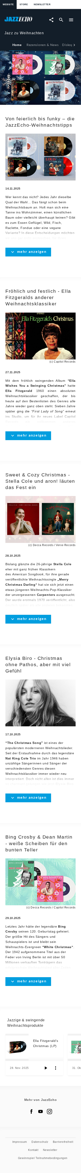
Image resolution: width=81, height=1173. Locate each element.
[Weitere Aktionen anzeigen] (55, 1067)
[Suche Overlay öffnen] (61, 19)
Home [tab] (17, 45)
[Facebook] (31, 1111)
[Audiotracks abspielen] (45, 1067)
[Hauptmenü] (71, 19)
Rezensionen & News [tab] (42, 45)
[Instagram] (49, 1111)
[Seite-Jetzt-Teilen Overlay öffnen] (51, 19)
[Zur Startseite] (22, 21)
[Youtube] (40, 1111)
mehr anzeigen (32, 251)
